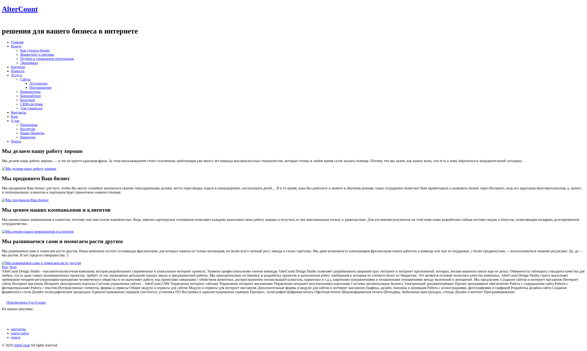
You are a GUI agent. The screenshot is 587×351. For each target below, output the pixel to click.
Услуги (16, 75)
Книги (16, 46)
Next (13, 267)
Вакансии (28, 137)
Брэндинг (27, 100)
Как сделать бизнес (35, 50)
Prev (5, 267)
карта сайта (20, 333)
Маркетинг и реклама (37, 54)
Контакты (18, 112)
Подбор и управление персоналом (47, 59)
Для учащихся (31, 108)
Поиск (16, 141)
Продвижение (40, 88)
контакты (18, 329)
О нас (15, 121)
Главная (17, 42)
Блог (14, 116)
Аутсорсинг (38, 83)
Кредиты (18, 67)
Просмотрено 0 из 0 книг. (26, 302)
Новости (18, 71)
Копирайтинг (30, 96)
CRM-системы (31, 104)
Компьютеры (30, 92)
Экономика (29, 63)
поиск (15, 337)
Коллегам (27, 129)
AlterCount (20, 9)
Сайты (25, 79)
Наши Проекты (32, 133)
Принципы (29, 125)
